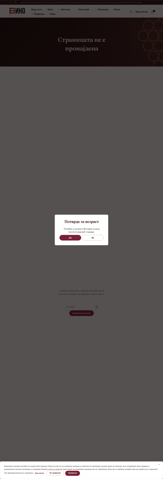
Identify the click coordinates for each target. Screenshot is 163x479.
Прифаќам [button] (72, 473)
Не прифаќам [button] (55, 473)
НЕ (93, 237)
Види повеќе (39, 473)
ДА (70, 237)
